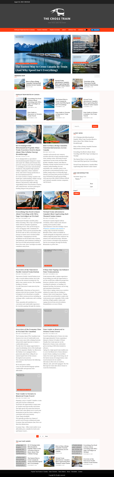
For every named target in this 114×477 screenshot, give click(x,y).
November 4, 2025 (31, 87)
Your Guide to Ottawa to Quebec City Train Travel (90, 114)
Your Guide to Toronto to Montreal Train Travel (26, 395)
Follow (96, 30)
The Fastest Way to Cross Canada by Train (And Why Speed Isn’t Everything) (41, 68)
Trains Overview (42, 30)
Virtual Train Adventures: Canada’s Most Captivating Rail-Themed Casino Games (33, 83)
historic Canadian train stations (54, 228)
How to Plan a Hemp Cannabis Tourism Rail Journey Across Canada (85, 67)
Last (91, 187)
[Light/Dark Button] (85, 30)
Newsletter (72, 30)
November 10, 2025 (61, 106)
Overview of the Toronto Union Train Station (91, 83)
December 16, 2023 (60, 86)
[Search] (89, 29)
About (64, 30)
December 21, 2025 (33, 107)
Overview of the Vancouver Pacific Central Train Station (62, 83)
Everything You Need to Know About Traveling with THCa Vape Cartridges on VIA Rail (34, 102)
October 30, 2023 (53, 333)
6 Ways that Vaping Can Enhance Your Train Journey (56, 271)
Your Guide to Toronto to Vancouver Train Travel (63, 114)
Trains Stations (55, 30)
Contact (81, 30)
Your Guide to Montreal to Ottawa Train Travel (53, 330)
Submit (76, 193)
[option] (43, 54)
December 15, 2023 (89, 86)
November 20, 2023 (33, 117)
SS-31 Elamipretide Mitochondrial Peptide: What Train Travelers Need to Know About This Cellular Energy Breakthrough (85, 45)
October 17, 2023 (26, 398)
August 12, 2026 (83, 51)
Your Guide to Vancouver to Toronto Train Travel (35, 114)
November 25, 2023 (53, 274)
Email (76, 190)
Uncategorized (77, 38)
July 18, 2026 (82, 71)
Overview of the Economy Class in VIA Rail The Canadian (28, 330)
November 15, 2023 (89, 117)
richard (76, 51)
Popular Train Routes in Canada (24, 30)
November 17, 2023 (61, 117)
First (91, 184)
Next (46, 436)
